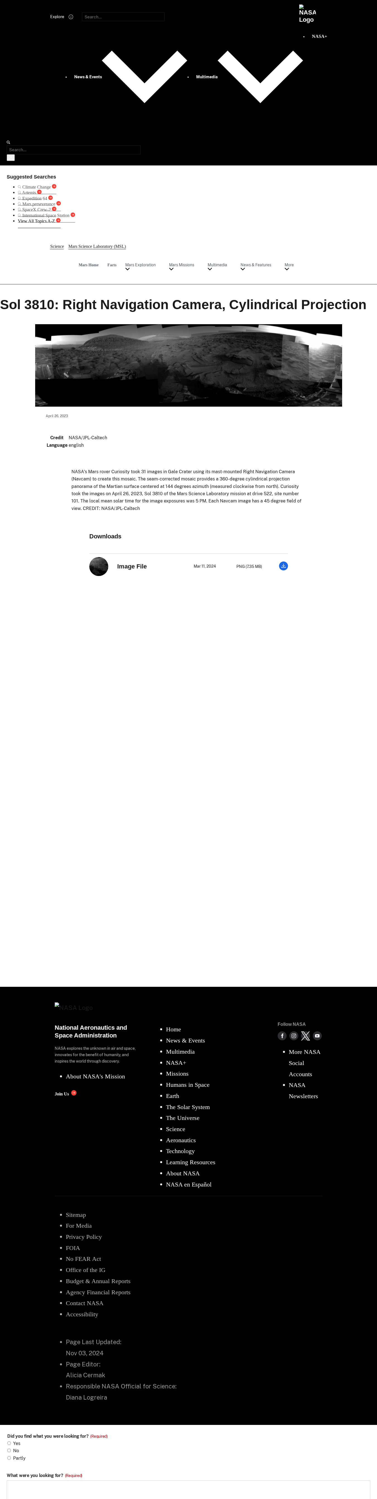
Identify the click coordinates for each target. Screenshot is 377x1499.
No (16, 1450)
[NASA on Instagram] (293, 1035)
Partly (19, 1458)
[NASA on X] (305, 1035)
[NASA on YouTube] (317, 1035)
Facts (111, 265)
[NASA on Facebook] (282, 1035)
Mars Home (89, 265)
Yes (16, 1443)
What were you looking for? (44, 1475)
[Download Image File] (283, 569)
